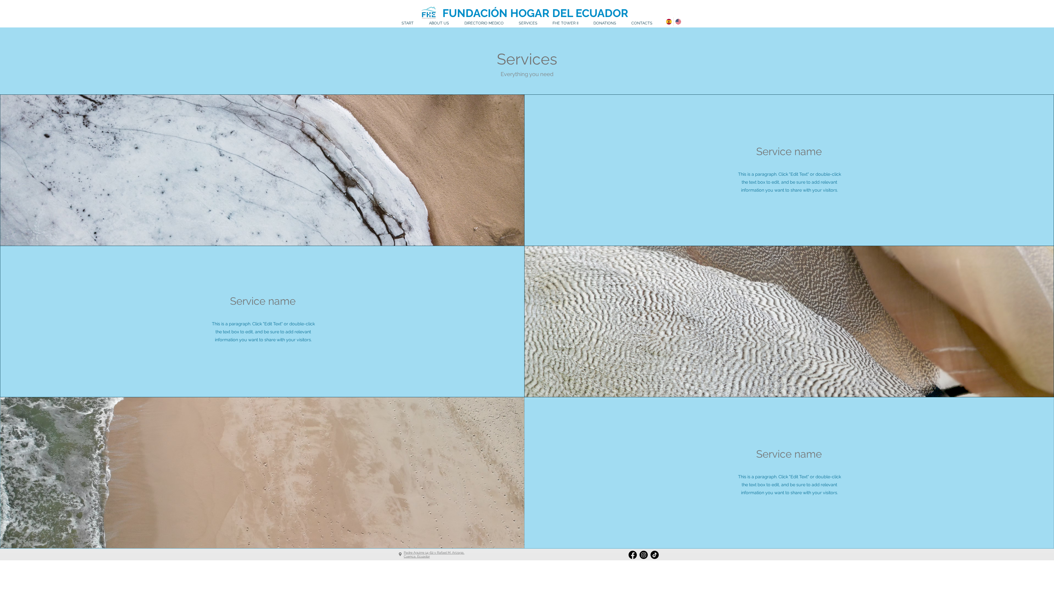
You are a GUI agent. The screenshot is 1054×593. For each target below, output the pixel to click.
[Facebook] (633, 555)
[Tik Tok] (655, 555)
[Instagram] (644, 555)
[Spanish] (668, 21)
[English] (678, 21)
